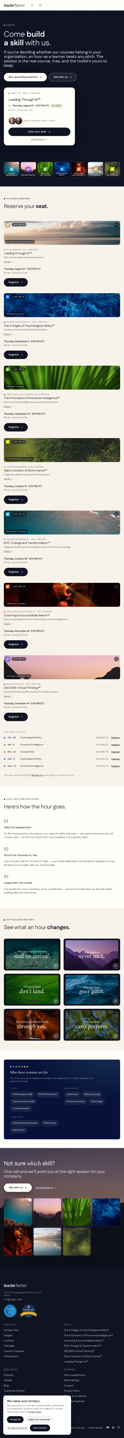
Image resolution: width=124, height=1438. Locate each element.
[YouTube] (107, 1428)
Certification (11, 1356)
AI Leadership (27, 751)
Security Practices (74, 1401)
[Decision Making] (47, 1212)
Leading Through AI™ (18, 253)
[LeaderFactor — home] (14, 5)
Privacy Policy (72, 1391)
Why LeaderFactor (74, 1375)
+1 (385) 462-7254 (13, 1299)
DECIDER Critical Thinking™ (22, 688)
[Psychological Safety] (106, 1212)
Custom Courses (14, 1351)
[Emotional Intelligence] (77, 1212)
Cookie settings (95, 1427)
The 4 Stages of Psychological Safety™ (29, 326)
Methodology (71, 1380)
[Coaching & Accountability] (18, 1242)
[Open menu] (40, 5)
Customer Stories (14, 1391)
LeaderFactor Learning (73, 1427)
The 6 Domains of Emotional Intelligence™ (32, 398)
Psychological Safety (31, 737)
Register (14, 282)
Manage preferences (18, 1428)
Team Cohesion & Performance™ (25, 470)
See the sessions (44, 1187)
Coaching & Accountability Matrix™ (26, 615)
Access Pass (11, 1330)
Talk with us (60, 77)
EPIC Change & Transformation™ (82, 1346)
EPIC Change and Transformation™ (27, 543)
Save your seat (37, 132)
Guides (8, 1380)
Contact (68, 1386)
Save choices (40, 1428)
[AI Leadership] (47, 1242)
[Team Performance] (77, 1242)
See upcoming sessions (23, 77)
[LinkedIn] (113, 1428)
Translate (9, 1346)
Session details (38, 139)
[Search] (32, 5)
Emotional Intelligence (31, 744)
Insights (8, 1335)
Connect (9, 1341)
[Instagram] (118, 1428)
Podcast (8, 1375)
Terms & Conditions (75, 1396)
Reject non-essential (39, 1419)
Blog (6, 1386)
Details (7, 261)
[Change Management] (18, 1212)
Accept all (15, 1419)
